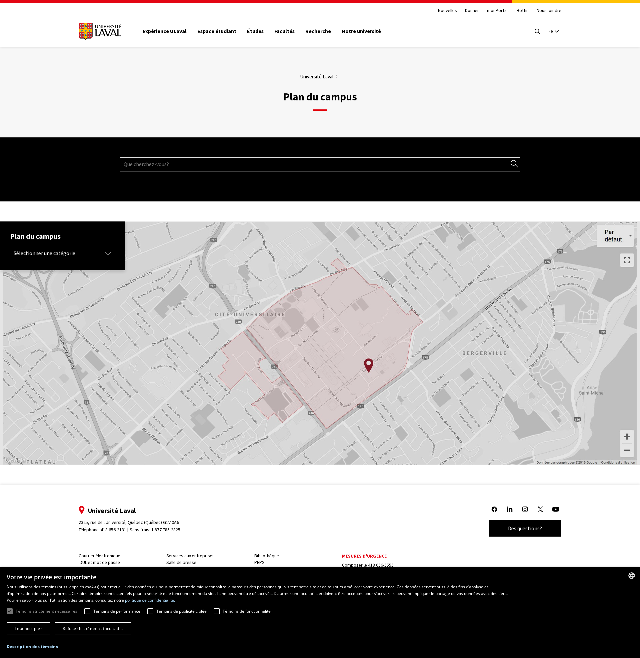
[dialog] (320, 612)
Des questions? (525, 528)
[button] (32, 646)
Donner (472, 11)
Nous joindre (549, 11)
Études (255, 31)
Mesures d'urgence (364, 556)
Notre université (361, 31)
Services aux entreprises (190, 556)
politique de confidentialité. (150, 600)
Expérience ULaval (165, 31)
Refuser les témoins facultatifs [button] (93, 628)
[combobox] (631, 575)
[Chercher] (514, 164)
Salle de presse (181, 562)
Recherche (318, 31)
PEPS (259, 562)
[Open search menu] (537, 31)
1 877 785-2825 (165, 530)
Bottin (523, 11)
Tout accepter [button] (28, 628)
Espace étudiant (216, 31)
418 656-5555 (381, 565)
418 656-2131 (113, 530)
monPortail (498, 11)
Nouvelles (447, 11)
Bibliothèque (266, 556)
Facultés (284, 31)
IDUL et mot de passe (99, 562)
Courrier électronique (99, 556)
